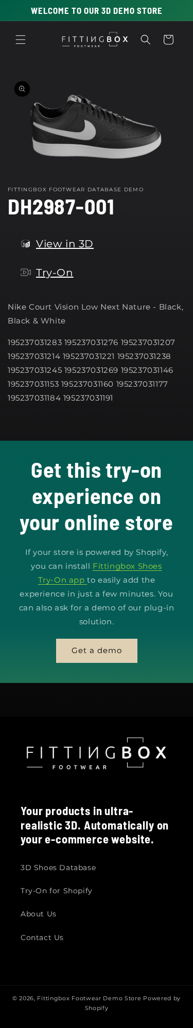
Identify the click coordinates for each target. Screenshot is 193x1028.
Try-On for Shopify (57, 890)
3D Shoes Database (58, 867)
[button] (20, 39)
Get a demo (97, 650)
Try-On (55, 272)
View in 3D (65, 244)
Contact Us (42, 937)
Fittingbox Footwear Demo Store (89, 998)
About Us (39, 913)
